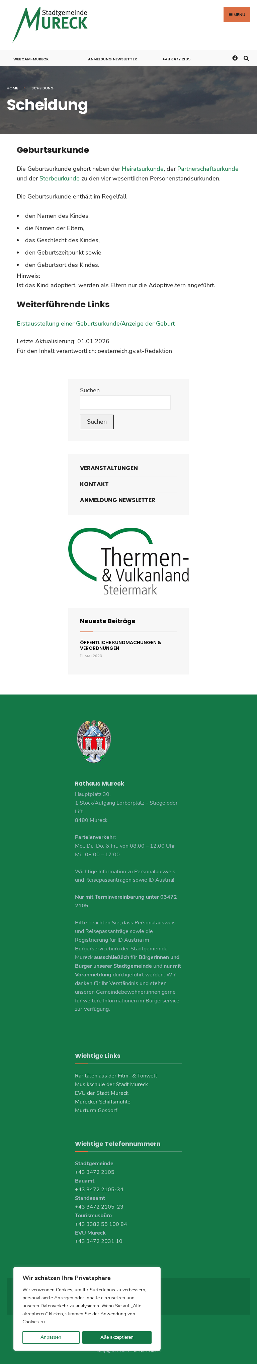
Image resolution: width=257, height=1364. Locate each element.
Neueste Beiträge (108, 621)
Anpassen (50, 1337)
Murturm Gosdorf (96, 1110)
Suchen (90, 390)
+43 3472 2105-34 (99, 1189)
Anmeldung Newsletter (112, 59)
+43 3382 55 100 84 (101, 1224)
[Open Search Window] (246, 58)
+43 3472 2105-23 (99, 1207)
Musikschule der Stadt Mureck (111, 1084)
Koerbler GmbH (147, 1350)
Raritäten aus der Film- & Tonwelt (116, 1075)
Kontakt (94, 484)
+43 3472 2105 (176, 59)
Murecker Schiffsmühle (103, 1101)
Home (12, 88)
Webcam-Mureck (31, 59)
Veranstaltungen (109, 468)
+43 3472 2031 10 (98, 1241)
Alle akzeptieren (117, 1337)
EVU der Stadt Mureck (101, 1093)
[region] (87, 1309)
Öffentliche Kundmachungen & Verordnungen (120, 645)
